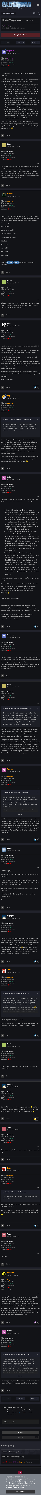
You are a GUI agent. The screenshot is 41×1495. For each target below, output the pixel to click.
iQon (23, 793)
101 (12, 1284)
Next (33, 42)
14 (12, 859)
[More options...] (38, 70)
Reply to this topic (20, 35)
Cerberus (25, 419)
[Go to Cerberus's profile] (4, 195)
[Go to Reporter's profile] (4, 52)
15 (12, 780)
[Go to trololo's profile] (4, 282)
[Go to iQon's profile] (4, 145)
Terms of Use (31, 1479)
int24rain (23, 993)
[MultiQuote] (2, 135)
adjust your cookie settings (17, 1485)
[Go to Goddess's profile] (4, 636)
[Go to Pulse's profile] (4, 849)
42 (12, 205)
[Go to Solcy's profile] (4, 478)
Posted (13, 53)
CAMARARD (24, 708)
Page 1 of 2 (20, 42)
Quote (8, 135)
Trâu (21, 1192)
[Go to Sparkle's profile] (4, 770)
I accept (21, 1491)
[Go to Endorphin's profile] (4, 1274)
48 (12, 292)
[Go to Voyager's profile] (4, 917)
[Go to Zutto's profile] (4, 971)
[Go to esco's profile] (4, 325)
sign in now (21, 1412)
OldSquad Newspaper (18, 28)
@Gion (17, 262)
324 (12, 62)
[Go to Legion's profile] (4, 397)
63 (12, 1139)
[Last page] (38, 42)
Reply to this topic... (11, 1422)
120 (12, 407)
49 (12, 927)
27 (12, 981)
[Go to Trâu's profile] (4, 1129)
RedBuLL (23, 1354)
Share (21, 1432)
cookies (29, 1481)
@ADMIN (10, 262)
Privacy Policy (13, 1481)
